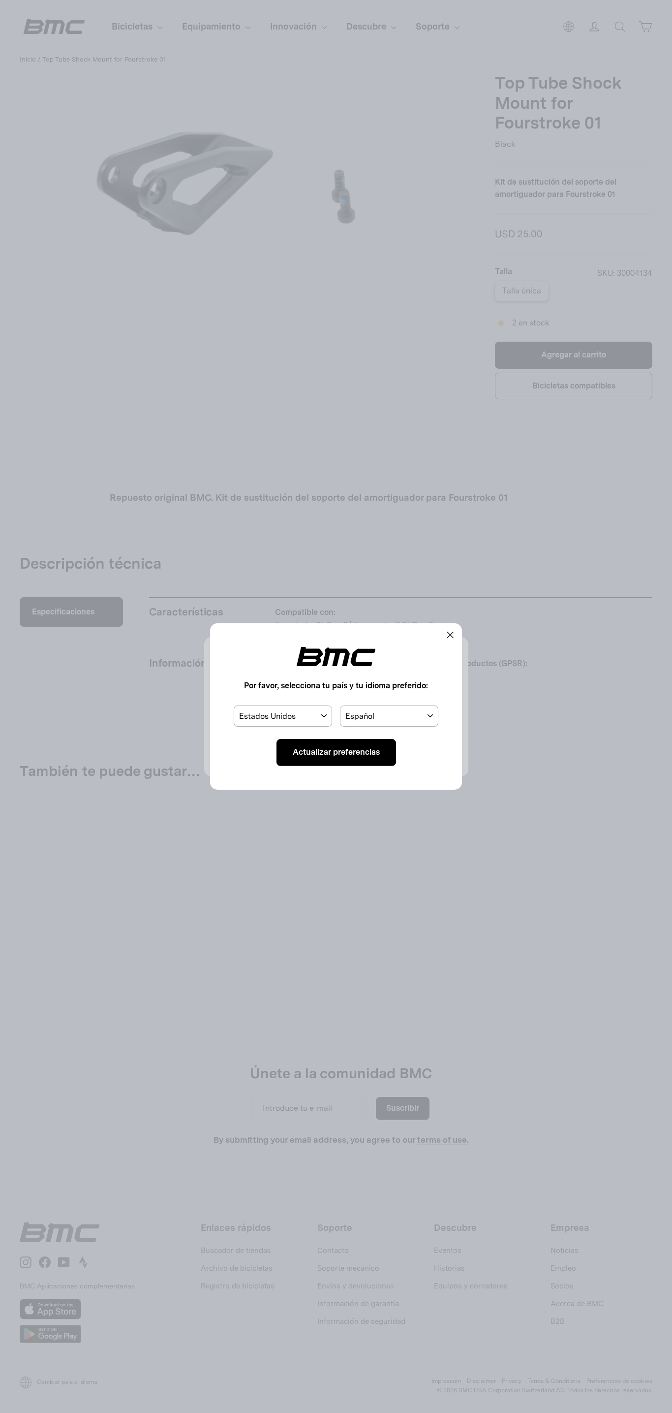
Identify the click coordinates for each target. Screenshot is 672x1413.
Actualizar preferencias (336, 752)
